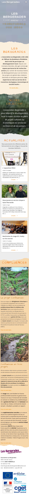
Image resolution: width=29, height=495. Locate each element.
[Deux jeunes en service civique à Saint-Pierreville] (14, 191)
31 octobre (9, 241)
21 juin (8, 205)
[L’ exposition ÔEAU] (14, 159)
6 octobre (9, 170)
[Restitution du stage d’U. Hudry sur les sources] (14, 227)
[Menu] (26, 2)
